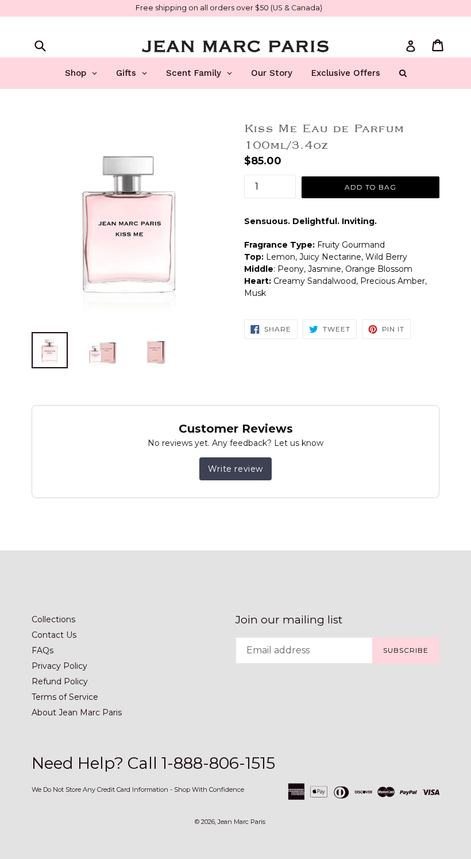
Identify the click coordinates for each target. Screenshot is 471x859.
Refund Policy (60, 681)
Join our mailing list (288, 620)
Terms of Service (65, 697)
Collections (53, 619)
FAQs (42, 650)
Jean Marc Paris (241, 822)
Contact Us (54, 635)
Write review (235, 469)
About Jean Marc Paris (77, 712)
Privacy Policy (59, 666)
